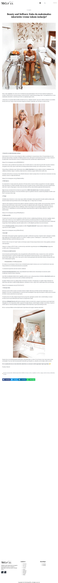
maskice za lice (36, 372)
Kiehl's (23, 372)
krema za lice (28, 372)
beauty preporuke (7, 372)
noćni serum (46, 372)
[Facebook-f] (56, 3)
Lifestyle (25, 564)
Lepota (29, 9)
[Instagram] (54, 3)
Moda (24, 569)
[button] (40, 3)
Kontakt (44, 564)
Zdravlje (24, 565)
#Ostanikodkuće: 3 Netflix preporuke (13, 261)
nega (41, 372)
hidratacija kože (17, 372)
